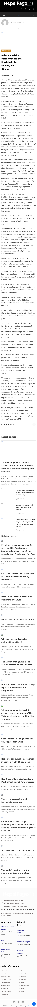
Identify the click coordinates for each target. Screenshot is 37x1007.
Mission (23, 977)
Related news (8, 536)
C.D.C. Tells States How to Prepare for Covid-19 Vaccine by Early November (17, 577)
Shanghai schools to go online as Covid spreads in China (17, 740)
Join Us (23, 971)
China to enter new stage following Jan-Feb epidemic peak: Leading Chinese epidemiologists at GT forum (18, 826)
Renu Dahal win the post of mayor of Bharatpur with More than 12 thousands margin (25, 523)
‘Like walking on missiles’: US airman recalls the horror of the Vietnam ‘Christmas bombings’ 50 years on (17, 467)
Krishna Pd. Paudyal (6, 956)
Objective (24, 980)
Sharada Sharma (25, 935)
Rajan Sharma (8, 943)
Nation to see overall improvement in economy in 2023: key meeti (18, 760)
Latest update (8, 437)
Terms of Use (25, 985)
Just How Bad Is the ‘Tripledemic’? (17, 850)
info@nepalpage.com (11, 909)
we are (23, 991)
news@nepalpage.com (26, 909)
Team (22, 983)
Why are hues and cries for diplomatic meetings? (14, 640)
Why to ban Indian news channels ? (18, 619)
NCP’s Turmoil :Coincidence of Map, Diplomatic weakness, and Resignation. (18, 687)
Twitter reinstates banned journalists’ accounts (14, 800)
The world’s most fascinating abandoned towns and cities (15, 871)
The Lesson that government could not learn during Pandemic (17, 663)
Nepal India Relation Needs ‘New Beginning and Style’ (16, 598)
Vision (23, 988)
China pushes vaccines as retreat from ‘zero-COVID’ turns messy (25, 492)
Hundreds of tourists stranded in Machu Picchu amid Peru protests (17, 780)
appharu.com (30, 1006)
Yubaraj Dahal (24, 956)
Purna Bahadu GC (25, 944)
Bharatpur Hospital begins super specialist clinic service (25, 507)
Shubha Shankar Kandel (7, 933)
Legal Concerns (26, 974)
